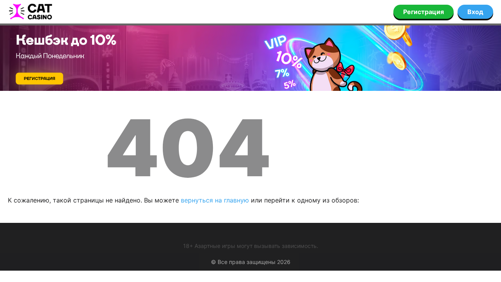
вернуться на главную (215, 200)
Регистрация (423, 12)
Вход (475, 12)
